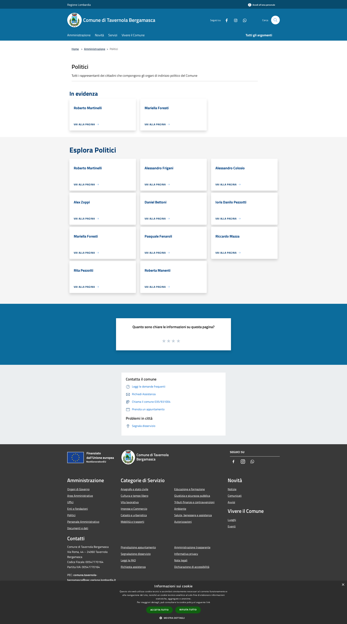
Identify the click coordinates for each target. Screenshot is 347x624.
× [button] (343, 584)
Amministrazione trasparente (192, 547)
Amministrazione (94, 49)
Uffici (70, 502)
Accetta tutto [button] (159, 609)
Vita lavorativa (130, 502)
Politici (71, 515)
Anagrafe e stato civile (134, 489)
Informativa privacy (186, 554)
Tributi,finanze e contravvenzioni (194, 502)
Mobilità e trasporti (132, 521)
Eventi (232, 526)
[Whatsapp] (243, 20)
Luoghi (232, 520)
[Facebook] (225, 20)
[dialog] (173, 602)
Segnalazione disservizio (136, 554)
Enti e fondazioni (77, 508)
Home (75, 49)
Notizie (232, 489)
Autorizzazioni (183, 521)
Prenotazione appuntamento (138, 547)
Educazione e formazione (189, 489)
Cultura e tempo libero (134, 495)
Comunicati (235, 495)
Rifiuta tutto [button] (188, 609)
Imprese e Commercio (134, 508)
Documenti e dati (77, 528)
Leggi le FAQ (128, 560)
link (208, 602)
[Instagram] (234, 20)
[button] (173, 618)
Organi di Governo (78, 489)
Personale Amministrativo (83, 521)
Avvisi (231, 502)
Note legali (180, 560)
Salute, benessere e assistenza (193, 515)
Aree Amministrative (80, 495)
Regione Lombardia (79, 5)
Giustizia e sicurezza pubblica (192, 495)
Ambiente (180, 508)
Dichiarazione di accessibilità (191, 567)
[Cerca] (275, 20)
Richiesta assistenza (133, 567)
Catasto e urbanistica (134, 515)
